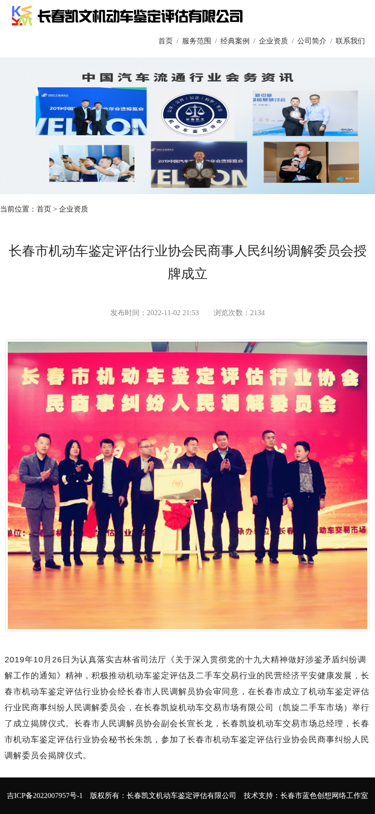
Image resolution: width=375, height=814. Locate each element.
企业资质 (273, 41)
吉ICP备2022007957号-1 (45, 795)
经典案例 (235, 41)
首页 (165, 41)
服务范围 (196, 41)
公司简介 (312, 41)
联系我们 (350, 41)
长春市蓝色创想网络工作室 (324, 795)
